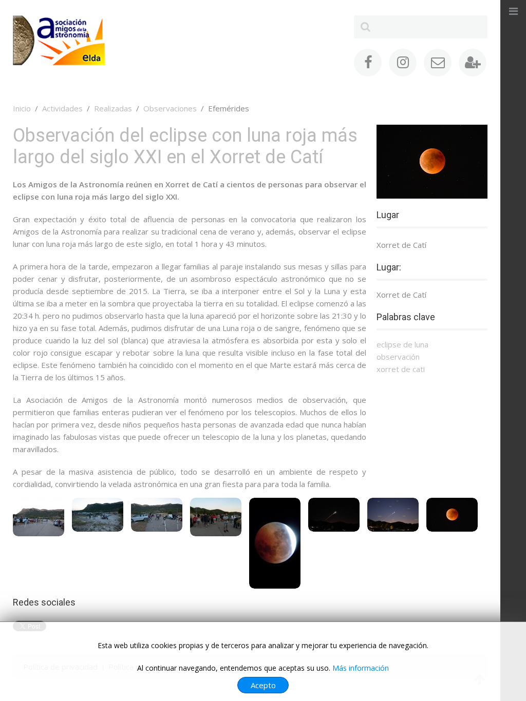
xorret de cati (401, 369)
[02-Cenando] (97, 515)
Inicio (22, 108)
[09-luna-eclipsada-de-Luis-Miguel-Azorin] (452, 515)
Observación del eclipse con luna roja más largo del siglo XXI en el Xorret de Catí (185, 146)
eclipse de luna (402, 344)
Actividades (62, 108)
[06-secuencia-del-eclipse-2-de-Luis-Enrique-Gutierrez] (334, 515)
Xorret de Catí (401, 245)
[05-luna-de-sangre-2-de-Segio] (274, 543)
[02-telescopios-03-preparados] (156, 515)
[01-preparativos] (38, 517)
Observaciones (170, 108)
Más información (360, 668)
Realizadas (113, 108)
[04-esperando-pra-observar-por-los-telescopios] (215, 517)
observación (398, 357)
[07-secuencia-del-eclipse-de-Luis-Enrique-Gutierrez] (393, 515)
